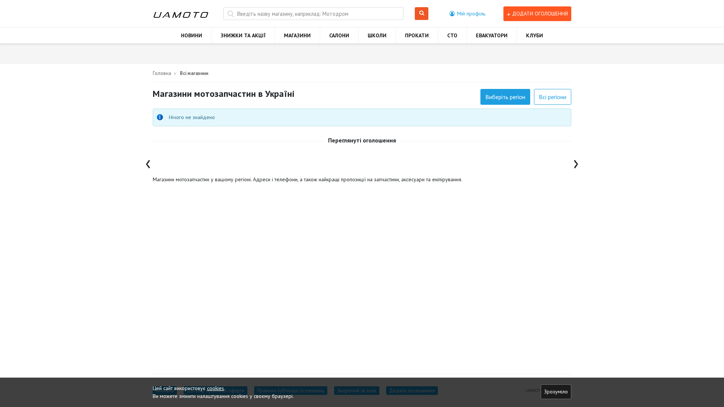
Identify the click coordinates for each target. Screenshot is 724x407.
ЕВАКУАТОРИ (492, 35)
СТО (452, 35)
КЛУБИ (534, 35)
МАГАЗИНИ (297, 35)
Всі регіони (552, 97)
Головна (162, 73)
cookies (215, 388)
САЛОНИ (339, 35)
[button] (467, 13)
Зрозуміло (556, 391)
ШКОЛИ (377, 35)
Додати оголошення (537, 13)
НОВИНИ (191, 35)
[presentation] (148, 162)
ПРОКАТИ (417, 35)
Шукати (422, 13)
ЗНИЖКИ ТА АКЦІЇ (243, 35)
